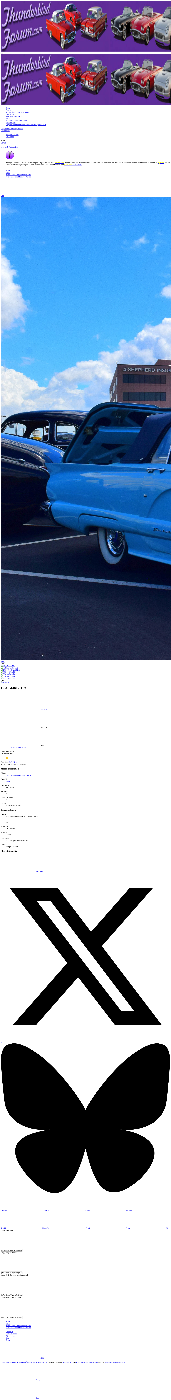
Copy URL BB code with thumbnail (14, 1275)
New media (18, 116)
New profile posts (39, 125)
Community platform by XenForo (24, 1362)
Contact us (9, 1332)
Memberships (10, 123)
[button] (2, 664)
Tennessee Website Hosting (115, 1362)
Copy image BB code (9, 1253)
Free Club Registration (9, 147)
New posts (24, 112)
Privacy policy (11, 1336)
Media (8, 118)
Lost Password (27, 125)
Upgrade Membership (14, 125)
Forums (8, 110)
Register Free (10, 112)
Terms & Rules (11, 1334)
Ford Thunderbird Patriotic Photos (18, 775)
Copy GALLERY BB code (11, 1297)
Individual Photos (12, 121)
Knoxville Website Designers (87, 1362)
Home (8, 108)
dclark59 (44, 710)
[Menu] (2, 53)
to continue (73, 165)
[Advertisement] (59, 187)
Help (7, 1338)
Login (18, 112)
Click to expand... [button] (7, 753)
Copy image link (7, 1230)
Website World (68, 1362)
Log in (3, 143)
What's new (10, 114)
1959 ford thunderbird (18, 747)
